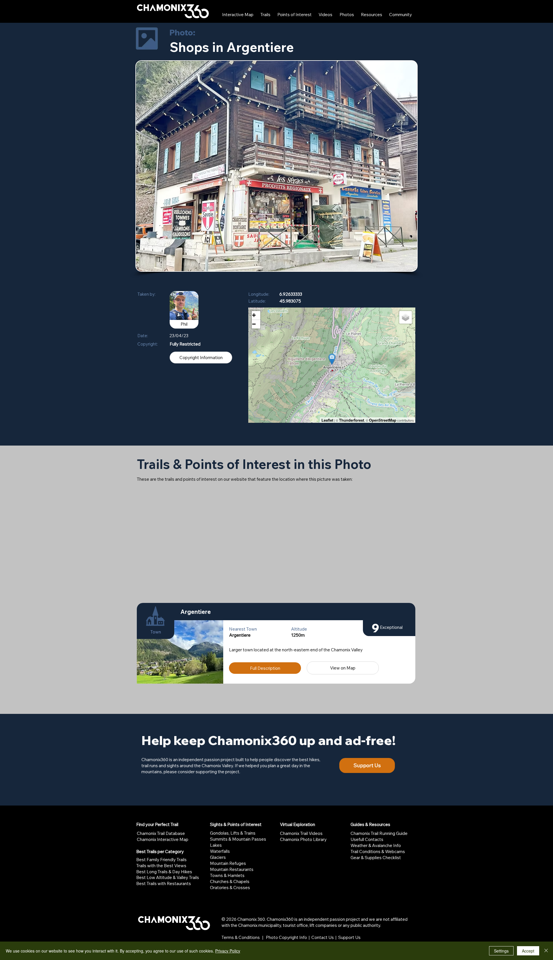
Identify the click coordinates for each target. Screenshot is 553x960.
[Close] (546, 950)
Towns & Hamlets (227, 875)
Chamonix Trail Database (161, 833)
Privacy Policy (227, 951)
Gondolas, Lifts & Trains (232, 833)
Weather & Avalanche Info (376, 845)
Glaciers (218, 857)
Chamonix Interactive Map (162, 839)
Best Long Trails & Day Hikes (164, 871)
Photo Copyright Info (286, 937)
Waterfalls (220, 851)
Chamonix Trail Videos (301, 833)
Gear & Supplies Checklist (376, 857)
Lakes (216, 845)
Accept (528, 951)
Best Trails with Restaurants (163, 883)
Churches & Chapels (229, 881)
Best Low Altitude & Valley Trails (167, 877)
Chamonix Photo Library (303, 839)
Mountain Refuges (228, 863)
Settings (501, 951)
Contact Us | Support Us (336, 937)
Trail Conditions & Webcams (378, 851)
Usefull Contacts (367, 839)
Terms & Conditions (240, 937)
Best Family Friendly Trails (161, 859)
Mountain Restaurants (231, 869)
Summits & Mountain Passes (238, 839)
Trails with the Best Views (161, 865)
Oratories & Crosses (230, 887)
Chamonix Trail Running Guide (379, 833)
